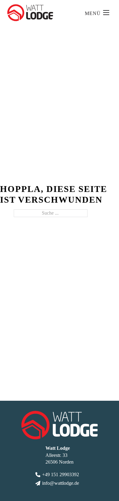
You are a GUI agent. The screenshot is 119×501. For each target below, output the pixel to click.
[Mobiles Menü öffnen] (106, 12)
